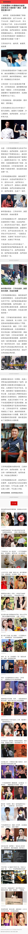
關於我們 (3, 931)
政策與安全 (7, 931)
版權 (17, 931)
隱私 (14, 931)
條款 (12, 931)
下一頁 (14, 503)
